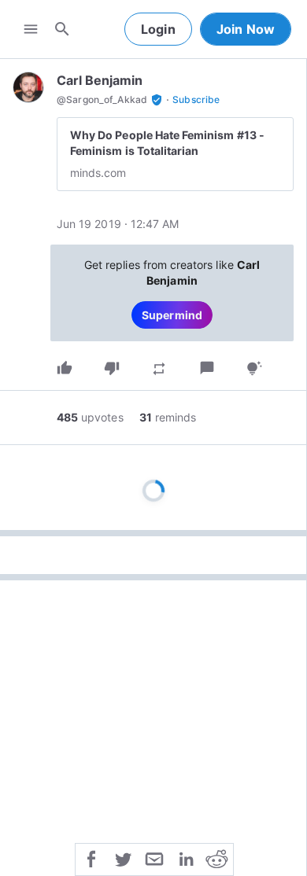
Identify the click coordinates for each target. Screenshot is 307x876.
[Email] (154, 858)
